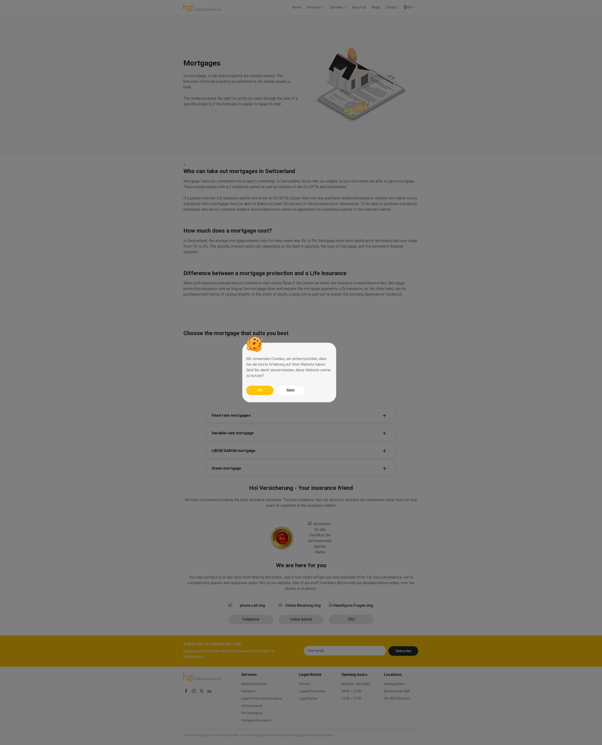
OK (259, 390)
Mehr (290, 390)
